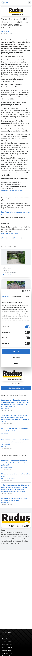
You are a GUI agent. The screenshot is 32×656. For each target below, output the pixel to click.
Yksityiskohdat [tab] (16, 296)
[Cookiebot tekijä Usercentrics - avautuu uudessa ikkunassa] (22, 291)
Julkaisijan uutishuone (15, 388)
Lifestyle (4, 238)
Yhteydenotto (6, 650)
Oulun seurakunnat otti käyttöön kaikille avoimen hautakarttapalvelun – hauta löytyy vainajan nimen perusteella (15, 487)
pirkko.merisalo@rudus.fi (9, 233)
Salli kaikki (16, 351)
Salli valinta (16, 357)
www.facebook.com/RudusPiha (11, 191)
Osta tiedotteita (7, 653)
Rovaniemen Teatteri (8, 478)
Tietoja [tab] (27, 296)
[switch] (27, 332)
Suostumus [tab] (5, 296)
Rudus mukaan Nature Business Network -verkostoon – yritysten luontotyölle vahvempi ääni (15, 442)
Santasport (6, 502)
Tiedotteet (5, 639)
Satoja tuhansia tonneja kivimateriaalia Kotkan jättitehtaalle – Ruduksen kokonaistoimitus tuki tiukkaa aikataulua (15, 417)
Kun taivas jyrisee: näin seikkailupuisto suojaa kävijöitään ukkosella (14, 499)
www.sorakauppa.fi (21, 220)
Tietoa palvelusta (7, 647)
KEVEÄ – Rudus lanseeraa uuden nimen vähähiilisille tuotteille (14, 430)
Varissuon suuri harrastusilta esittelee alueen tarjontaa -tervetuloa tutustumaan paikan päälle (15, 463)
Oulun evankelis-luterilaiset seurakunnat (14, 491)
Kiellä (16, 363)
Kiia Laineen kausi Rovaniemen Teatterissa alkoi (15, 475)
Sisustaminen (5, 240)
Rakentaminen (17, 238)
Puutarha (10, 238)
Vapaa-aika (13, 240)
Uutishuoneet (6, 642)
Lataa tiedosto (8, 275)
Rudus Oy (6, 31)
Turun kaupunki (7, 467)
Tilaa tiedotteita (7, 645)
